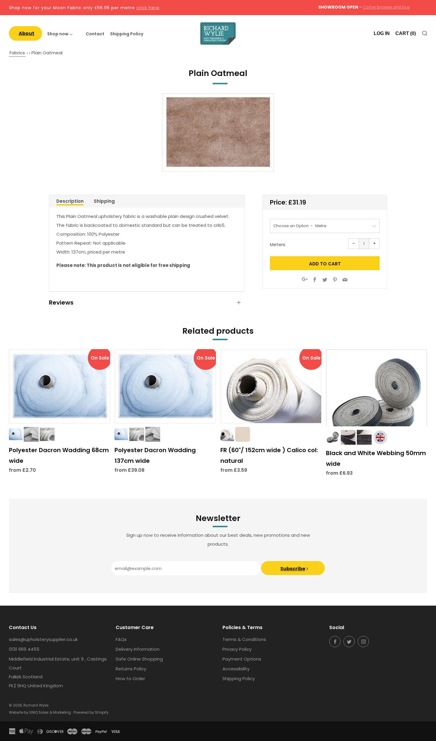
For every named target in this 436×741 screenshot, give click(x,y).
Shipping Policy (238, 678)
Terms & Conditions (244, 639)
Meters (277, 244)
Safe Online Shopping (139, 659)
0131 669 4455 (24, 649)
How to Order (130, 678)
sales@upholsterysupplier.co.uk (43, 639)
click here (147, 8)
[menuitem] (25, 33)
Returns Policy (131, 669)
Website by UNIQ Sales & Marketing (40, 712)
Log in (382, 33)
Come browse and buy (386, 7)
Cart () (405, 33)
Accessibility (235, 669)
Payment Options (241, 659)
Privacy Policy (237, 649)
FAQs (121, 639)
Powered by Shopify (91, 712)
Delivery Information (138, 649)
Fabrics (17, 53)
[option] (218, 132)
